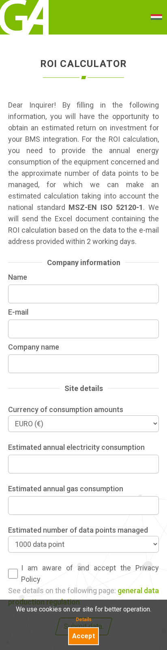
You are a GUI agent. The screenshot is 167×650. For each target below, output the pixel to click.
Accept (83, 636)
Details (84, 619)
